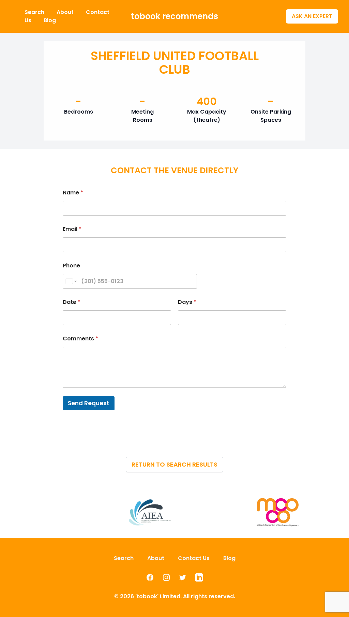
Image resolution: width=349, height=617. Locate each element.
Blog (50, 20)
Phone (71, 265)
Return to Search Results (174, 464)
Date (71, 302)
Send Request (88, 403)
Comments (80, 338)
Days (187, 302)
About (66, 12)
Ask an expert (312, 16)
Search (35, 12)
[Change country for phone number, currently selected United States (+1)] (71, 281)
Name (73, 192)
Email (72, 229)
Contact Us (194, 558)
